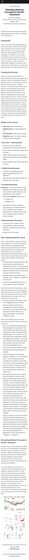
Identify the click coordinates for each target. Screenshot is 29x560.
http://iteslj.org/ (14, 549)
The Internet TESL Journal (15, 6)
